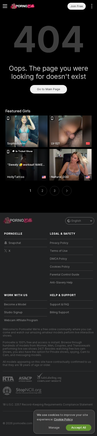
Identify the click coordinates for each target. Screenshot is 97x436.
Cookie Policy (63, 419)
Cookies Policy (60, 266)
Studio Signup (13, 312)
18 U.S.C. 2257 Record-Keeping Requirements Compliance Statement (48, 404)
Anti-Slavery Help (61, 282)
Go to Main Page (48, 89)
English (76, 220)
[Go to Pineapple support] (7, 391)
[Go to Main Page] (29, 6)
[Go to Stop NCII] (29, 391)
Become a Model (15, 304)
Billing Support (59, 312)
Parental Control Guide (64, 274)
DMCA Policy (58, 258)
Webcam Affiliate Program (21, 320)
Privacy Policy (59, 243)
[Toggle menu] (5, 6)
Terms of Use (58, 250)
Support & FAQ (59, 304)
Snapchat (15, 243)
